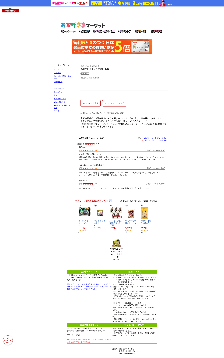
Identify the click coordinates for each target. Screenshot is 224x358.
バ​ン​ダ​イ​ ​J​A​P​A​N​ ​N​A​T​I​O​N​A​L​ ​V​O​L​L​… (115, 223)
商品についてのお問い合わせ (94, 113)
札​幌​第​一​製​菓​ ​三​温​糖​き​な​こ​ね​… (146, 223)
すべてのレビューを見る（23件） (154, 138)
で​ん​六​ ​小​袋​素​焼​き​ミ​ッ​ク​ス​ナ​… (130, 223)
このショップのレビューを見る (155, 140)
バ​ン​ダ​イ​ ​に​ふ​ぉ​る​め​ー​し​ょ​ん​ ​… (99, 223)
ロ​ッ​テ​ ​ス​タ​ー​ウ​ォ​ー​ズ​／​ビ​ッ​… (84, 223)
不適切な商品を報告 (117, 113)
